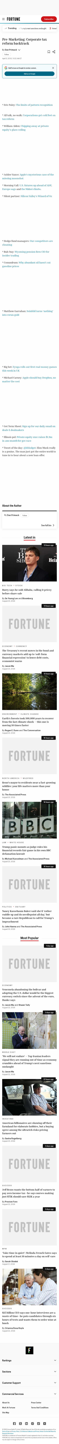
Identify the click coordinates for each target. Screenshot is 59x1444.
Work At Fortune (8, 1407)
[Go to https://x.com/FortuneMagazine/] (20, 1424)
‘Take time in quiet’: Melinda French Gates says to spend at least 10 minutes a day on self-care (29, 1254)
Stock (19, 585)
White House (17, 842)
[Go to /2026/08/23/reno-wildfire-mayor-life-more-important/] (29, 756)
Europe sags (9, 189)
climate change (30, 714)
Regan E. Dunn (12, 731)
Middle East (9, 1052)
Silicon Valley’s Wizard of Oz (36, 196)
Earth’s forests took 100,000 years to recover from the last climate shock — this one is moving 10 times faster (28, 722)
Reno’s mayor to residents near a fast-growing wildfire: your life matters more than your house (29, 786)
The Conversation (32, 731)
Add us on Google (29, 74)
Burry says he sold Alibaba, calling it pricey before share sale (27, 591)
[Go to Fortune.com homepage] (13, 19)
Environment (9, 714)
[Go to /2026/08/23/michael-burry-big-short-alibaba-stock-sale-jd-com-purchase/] (29, 563)
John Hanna (10, 927)
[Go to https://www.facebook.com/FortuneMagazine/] (14, 1424)
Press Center (36, 1402)
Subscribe (49, 19)
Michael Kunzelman (14, 859)
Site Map (5, 1412)
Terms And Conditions (39, 1407)
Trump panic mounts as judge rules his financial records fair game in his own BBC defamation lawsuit (26, 850)
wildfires (28, 778)
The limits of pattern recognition (34, 104)
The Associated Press (15, 795)
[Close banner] (53, 68)
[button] (11, 50)
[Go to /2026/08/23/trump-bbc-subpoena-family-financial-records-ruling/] (29, 820)
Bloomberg (27, 599)
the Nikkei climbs (31, 189)
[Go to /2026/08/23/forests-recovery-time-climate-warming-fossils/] (29, 691)
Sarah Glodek (11, 1262)
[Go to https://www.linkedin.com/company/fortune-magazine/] (26, 1424)
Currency (21, 646)
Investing (8, 1119)
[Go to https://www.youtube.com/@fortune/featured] (45, 1424)
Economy (7, 646)
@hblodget (29, 447)
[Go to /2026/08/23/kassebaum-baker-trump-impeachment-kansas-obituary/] (29, 884)
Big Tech (7, 585)
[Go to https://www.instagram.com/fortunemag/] (33, 1424)
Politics (7, 907)
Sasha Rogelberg (13, 1139)
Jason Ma (9, 666)
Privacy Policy (15, 1431)
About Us (5, 1402)
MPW (4, 1249)
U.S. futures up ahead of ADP (35, 185)
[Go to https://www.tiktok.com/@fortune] (39, 1424)
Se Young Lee (11, 599)
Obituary (20, 907)
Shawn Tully (24, 1005)
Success (7, 1185)
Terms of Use (5, 1431)
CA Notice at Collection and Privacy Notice (31, 1431)
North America (10, 778)
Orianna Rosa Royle (14, 1328)
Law (4, 842)
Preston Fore (11, 1202)
